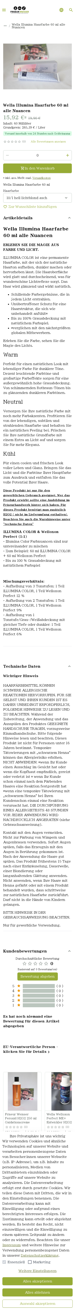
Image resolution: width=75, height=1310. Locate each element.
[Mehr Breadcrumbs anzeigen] (5, 26)
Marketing (42, 1262)
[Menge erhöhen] (68, 155)
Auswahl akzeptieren (37, 1303)
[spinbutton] (37, 155)
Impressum (11, 1245)
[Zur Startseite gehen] (20, 10)
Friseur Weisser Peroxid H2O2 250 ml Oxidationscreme (21, 1118)
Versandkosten (41, 178)
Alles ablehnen (37, 1292)
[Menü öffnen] (4, 10)
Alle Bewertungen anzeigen (48, 141)
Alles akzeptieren (37, 1281)
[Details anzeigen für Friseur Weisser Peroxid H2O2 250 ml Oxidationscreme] (22, 1091)
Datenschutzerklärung (40, 1255)
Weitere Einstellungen (38, 1270)
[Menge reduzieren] (7, 155)
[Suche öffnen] (71, 10)
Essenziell (16, 1262)
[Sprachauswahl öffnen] (61, 10)
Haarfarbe (11, 190)
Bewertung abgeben (38, 976)
